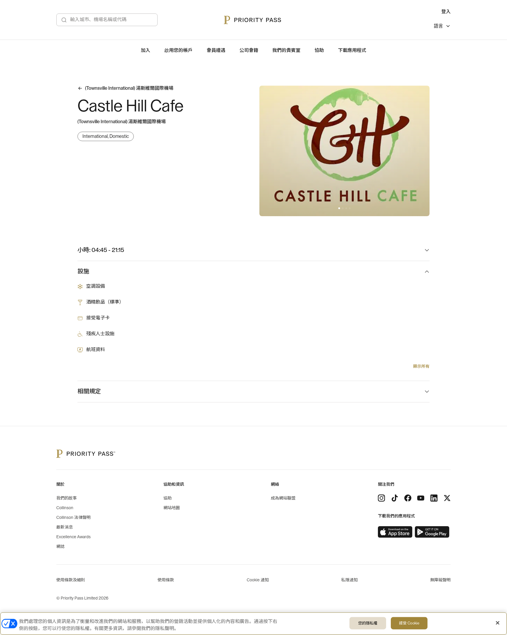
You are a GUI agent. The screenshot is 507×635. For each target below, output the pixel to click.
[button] (339, 208)
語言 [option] (438, 26)
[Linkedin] (433, 498)
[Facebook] (407, 498)
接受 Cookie (409, 623)
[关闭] (497, 623)
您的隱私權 (368, 623)
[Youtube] (420, 498)
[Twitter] (447, 498)
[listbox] (442, 26)
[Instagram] (381, 498)
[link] (395, 532)
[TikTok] (394, 498)
